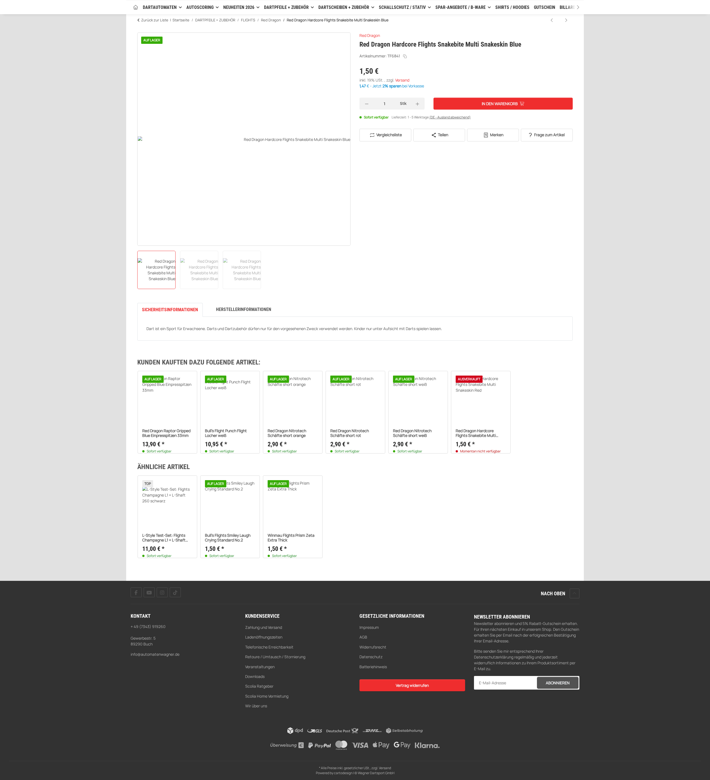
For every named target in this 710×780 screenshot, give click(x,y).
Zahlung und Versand (263, 627)
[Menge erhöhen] (417, 103)
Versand (402, 80)
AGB (363, 637)
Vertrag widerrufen (412, 685)
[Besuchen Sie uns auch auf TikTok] (175, 592)
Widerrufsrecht (372, 647)
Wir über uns (256, 705)
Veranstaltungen (260, 666)
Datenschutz (370, 656)
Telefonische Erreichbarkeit (269, 647)
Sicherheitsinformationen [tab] (170, 309)
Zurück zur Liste (154, 19)
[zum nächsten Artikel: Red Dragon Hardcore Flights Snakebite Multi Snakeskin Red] (566, 20)
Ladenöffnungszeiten (263, 637)
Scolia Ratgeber (259, 686)
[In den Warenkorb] (141, 29)
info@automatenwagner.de (155, 654)
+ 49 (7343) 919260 (148, 626)
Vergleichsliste (389, 134)
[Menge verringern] (367, 103)
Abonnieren (558, 682)
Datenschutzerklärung (493, 657)
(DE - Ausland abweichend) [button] (450, 117)
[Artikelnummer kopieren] (405, 56)
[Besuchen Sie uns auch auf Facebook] (136, 592)
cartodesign (343, 773)
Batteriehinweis (373, 666)
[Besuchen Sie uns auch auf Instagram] (162, 592)
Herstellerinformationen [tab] (243, 309)
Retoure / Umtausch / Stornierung (275, 656)
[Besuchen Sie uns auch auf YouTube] (149, 592)
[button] (572, 7)
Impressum (369, 627)
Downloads (255, 676)
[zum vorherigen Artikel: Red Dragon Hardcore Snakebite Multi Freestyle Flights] (552, 20)
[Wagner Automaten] (136, 7)
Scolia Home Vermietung (266, 696)
